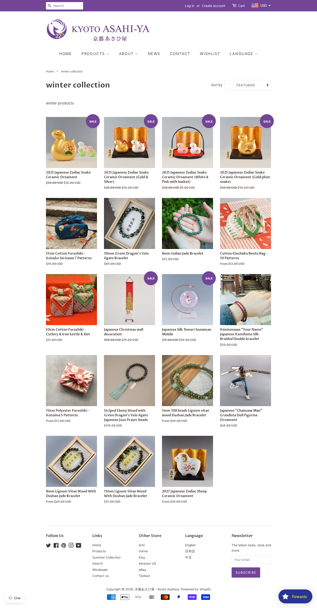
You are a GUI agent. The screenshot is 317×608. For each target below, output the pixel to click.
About (127, 53)
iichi (142, 545)
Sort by (216, 85)
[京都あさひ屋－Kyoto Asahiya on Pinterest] (63, 546)
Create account (213, 6)
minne (143, 551)
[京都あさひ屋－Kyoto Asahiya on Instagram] (71, 546)
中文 (188, 557)
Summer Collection (106, 557)
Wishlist (210, 53)
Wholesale (100, 570)
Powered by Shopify (196, 589)
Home (65, 53)
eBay (142, 570)
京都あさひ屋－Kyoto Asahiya (157, 589)
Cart (241, 6)
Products (93, 53)
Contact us (100, 576)
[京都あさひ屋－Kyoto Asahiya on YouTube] (78, 546)
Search (97, 563)
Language (242, 53)
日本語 (190, 551)
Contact (180, 53)
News (154, 53)
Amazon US (147, 563)
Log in (189, 6)
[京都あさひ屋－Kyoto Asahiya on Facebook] (56, 546)
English (190, 545)
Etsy (142, 557)
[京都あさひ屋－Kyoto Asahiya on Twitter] (48, 546)
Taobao (144, 576)
